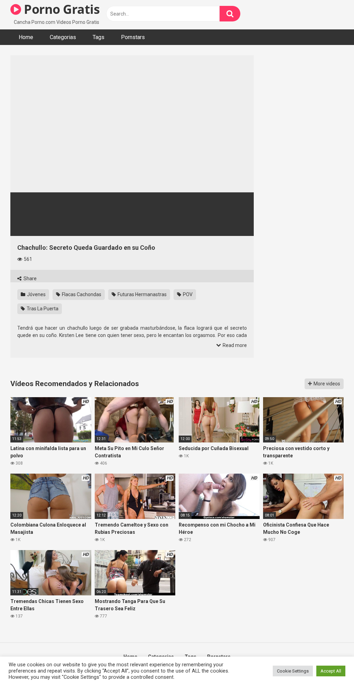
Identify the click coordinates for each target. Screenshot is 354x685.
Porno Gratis (60, 9)
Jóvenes (36, 294)
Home (26, 37)
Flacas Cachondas (81, 294)
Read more (234, 345)
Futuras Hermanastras (142, 294)
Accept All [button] (330, 671)
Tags (98, 37)
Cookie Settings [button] (293, 671)
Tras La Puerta (42, 308)
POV (187, 294)
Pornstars (133, 37)
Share (29, 278)
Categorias (63, 37)
